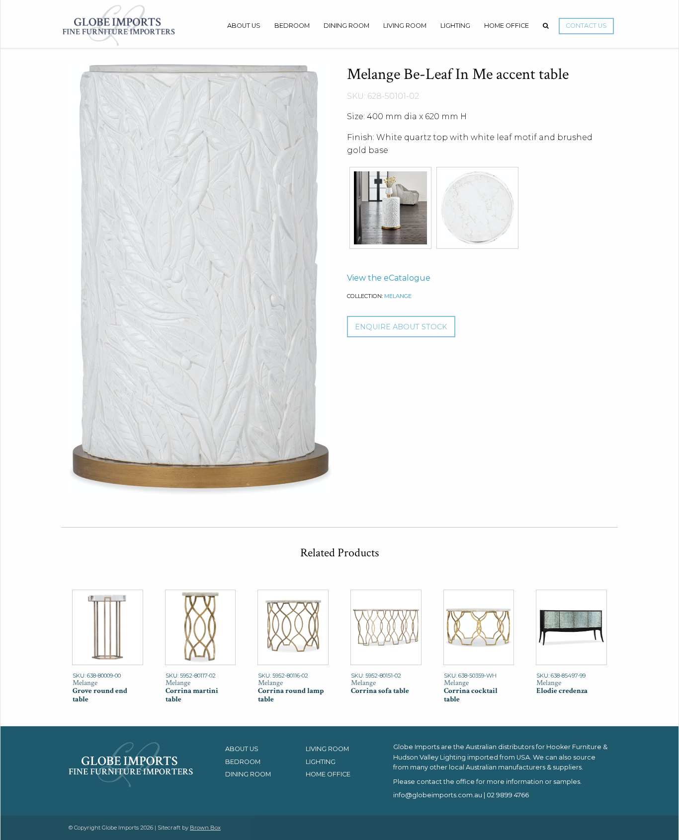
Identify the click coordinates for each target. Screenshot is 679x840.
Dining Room (346, 25)
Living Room (404, 25)
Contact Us (586, 25)
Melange (398, 296)
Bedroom (292, 25)
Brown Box (205, 827)
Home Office (506, 25)
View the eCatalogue (388, 278)
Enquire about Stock (401, 326)
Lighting (455, 25)
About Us (243, 25)
